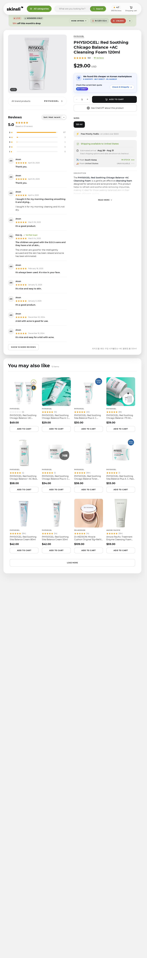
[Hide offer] (129, 20)
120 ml (79, 124)
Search (99, 9)
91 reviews (99, 58)
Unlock (120, 21)
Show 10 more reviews (23, 347)
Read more (104, 200)
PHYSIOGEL (79, 36)
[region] (37, 64)
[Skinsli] (15, 8)
